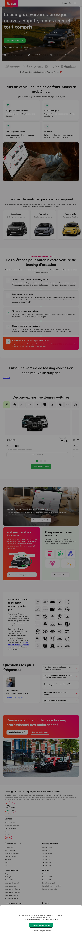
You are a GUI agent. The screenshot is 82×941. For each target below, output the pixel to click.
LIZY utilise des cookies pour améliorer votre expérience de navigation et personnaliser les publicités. (41, 918)
